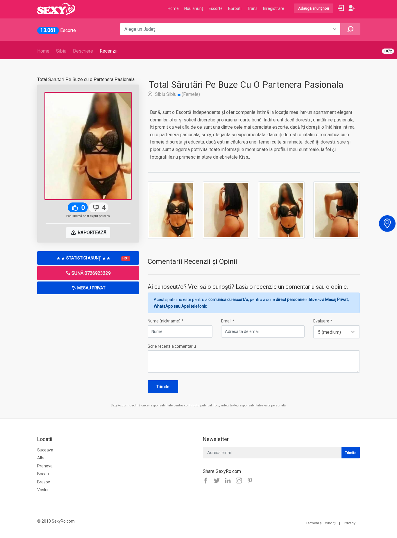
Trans (252, 8)
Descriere (83, 51)
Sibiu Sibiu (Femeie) (177, 94)
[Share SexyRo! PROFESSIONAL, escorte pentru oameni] (229, 481)
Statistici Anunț (97, 258)
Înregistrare (273, 8)
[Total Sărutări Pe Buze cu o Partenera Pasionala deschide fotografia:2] (226, 209)
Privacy (349, 523)
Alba (41, 457)
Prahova (45, 466)
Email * (227, 321)
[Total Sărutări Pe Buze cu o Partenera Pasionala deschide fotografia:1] (171, 209)
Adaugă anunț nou (313, 8)
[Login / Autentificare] (341, 8)
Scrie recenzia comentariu (172, 346)
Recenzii (108, 51)
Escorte (216, 8)
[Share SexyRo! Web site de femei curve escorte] (207, 481)
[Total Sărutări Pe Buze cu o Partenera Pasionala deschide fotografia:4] (336, 209)
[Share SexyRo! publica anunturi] (218, 481)
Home (43, 51)
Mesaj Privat (90, 288)
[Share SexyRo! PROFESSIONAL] (240, 481)
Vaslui (42, 489)
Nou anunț (193, 8)
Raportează (91, 232)
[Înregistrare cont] (351, 8)
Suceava (45, 450)
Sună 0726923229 (90, 273)
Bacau (43, 473)
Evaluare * (322, 321)
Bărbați (235, 8)
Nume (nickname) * (165, 321)
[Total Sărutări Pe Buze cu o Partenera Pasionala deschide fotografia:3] (281, 209)
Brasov (43, 482)
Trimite (162, 386)
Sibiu (61, 51)
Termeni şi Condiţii (321, 523)
